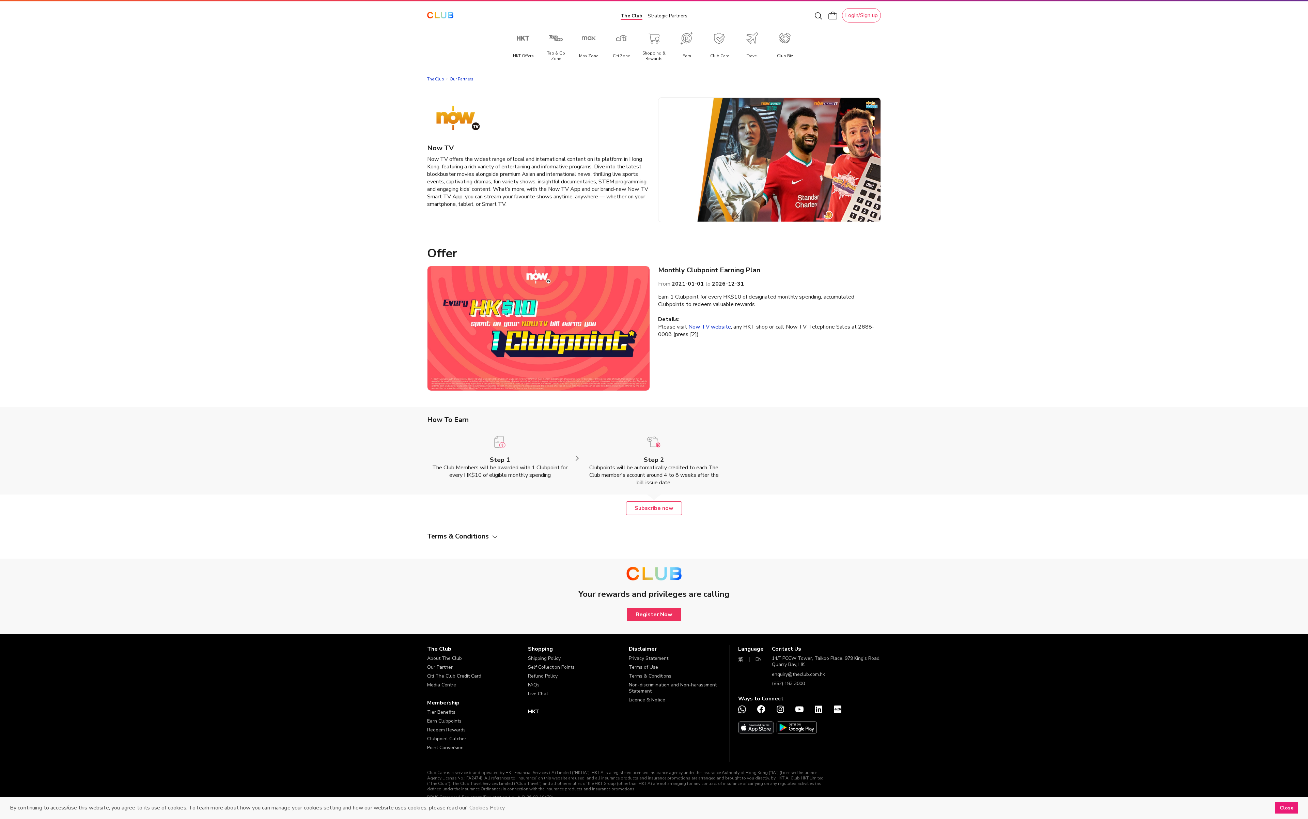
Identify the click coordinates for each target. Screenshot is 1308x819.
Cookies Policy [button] (487, 808)
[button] (477, 649)
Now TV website (709, 327)
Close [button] (1287, 807)
